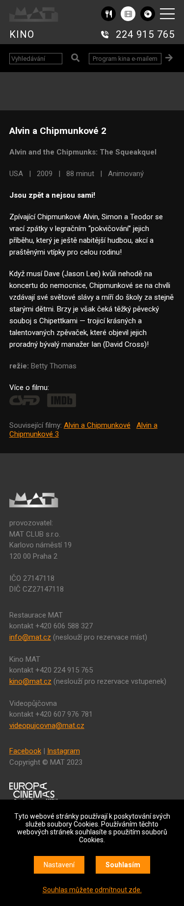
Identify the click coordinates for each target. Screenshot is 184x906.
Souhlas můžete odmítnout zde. (92, 890)
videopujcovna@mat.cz (46, 725)
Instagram (63, 751)
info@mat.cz (30, 637)
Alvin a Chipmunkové (97, 425)
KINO (21, 34)
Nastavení (59, 865)
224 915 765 (145, 34)
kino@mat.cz (30, 681)
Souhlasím (122, 865)
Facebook (25, 751)
